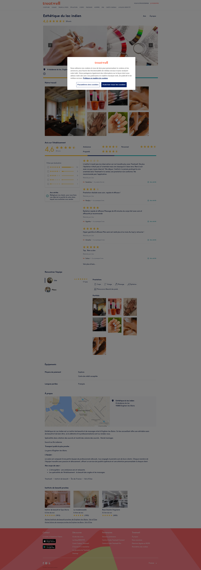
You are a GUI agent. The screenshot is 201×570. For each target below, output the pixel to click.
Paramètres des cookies (88, 85)
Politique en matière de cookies (95, 78)
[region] (101, 73)
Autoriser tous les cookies (114, 85)
